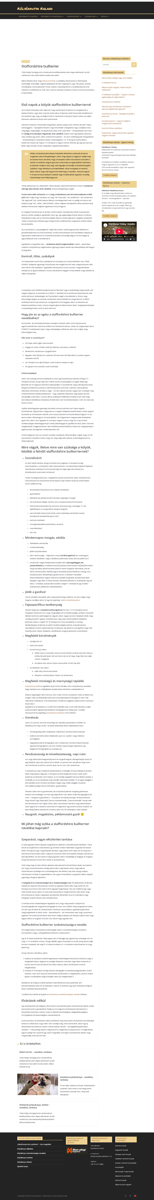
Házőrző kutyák (120, 1180)
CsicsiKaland (90, 16)
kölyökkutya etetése (55, 713)
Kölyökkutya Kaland (34, 8)
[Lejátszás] (105, 239)
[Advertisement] (77, 34)
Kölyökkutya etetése (33, 686)
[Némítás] (131, 239)
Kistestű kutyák (120, 1146)
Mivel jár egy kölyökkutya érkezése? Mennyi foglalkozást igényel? (116, 107)
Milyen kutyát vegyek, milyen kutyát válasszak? (116, 88)
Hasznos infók (73, 16)
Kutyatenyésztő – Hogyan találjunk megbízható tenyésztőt (116, 122)
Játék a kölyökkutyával (70, 600)
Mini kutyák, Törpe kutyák (124, 1172)
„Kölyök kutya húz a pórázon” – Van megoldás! (34, 1144)
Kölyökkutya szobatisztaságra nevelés (64, 994)
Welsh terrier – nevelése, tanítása (35, 1052)
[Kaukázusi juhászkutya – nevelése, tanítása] (37, 1075)
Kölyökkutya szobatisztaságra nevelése (31, 1153)
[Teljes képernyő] (134, 239)
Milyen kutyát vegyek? (123, 1185)
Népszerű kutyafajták (123, 1176)
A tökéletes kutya (109, 82)
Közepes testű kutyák (123, 1154)
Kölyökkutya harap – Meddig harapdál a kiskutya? (118, 115)
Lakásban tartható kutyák (124, 1159)
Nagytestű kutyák (121, 1150)
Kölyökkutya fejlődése (25, 1149)
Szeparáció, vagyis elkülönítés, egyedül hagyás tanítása (118, 134)
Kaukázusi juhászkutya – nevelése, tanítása (76, 1078)
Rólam (104, 16)
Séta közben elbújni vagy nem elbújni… (117, 78)
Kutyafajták (25, 61)
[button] (62, 16)
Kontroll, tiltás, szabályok (112, 128)
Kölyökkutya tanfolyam (51, 16)
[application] (119, 231)
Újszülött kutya (22, 1166)
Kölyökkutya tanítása (28, 16)
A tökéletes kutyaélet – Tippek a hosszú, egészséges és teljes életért (118, 95)
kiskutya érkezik (48, 81)
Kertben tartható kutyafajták (125, 1163)
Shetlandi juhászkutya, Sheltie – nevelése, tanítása (34, 1106)
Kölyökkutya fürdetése (111, 102)
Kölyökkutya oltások (24, 1162)
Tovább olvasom (110, 175)
